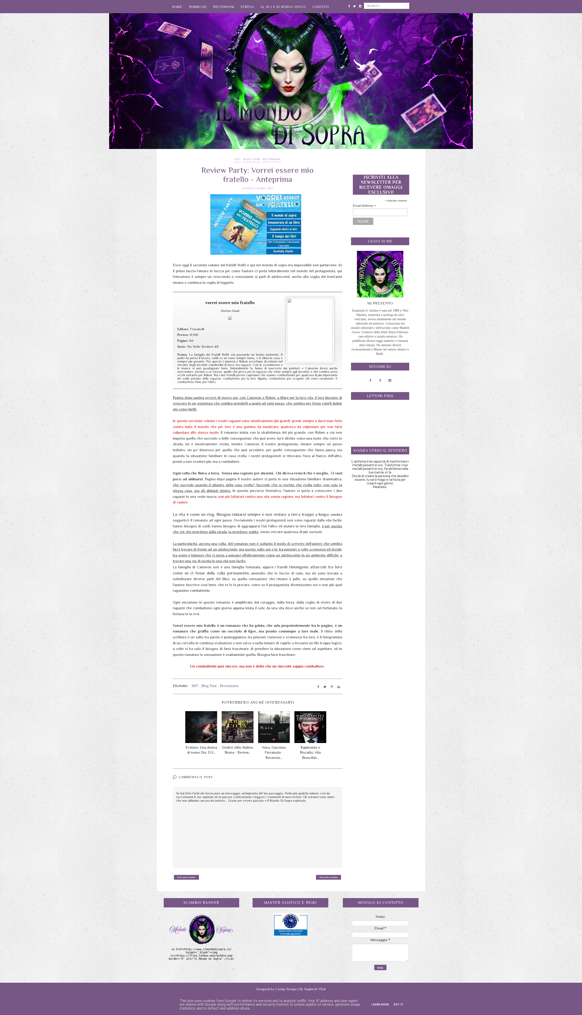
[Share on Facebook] (318, 687)
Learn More (380, 1004)
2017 (237, 159)
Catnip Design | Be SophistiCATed (301, 989)
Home (177, 7)
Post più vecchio (329, 877)
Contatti (320, 7)
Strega (247, 7)
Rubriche (198, 7)
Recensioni (223, 7)
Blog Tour (251, 159)
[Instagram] (360, 5)
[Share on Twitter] (325, 687)
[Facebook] (349, 5)
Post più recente (186, 877)
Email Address (364, 206)
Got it (398, 1004)
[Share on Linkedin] (338, 687)
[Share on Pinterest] (331, 687)
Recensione (272, 159)
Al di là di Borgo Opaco (283, 7)
